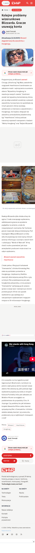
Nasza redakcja (7, 510)
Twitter (6, 461)
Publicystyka (23, 497)
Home (6, 10)
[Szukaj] (27, 3)
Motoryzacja (6, 500)
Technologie (6, 493)
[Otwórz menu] (31, 3)
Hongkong (7, 429)
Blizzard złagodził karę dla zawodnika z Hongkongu (14, 41)
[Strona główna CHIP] (16, 3)
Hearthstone (20, 425)
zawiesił (24, 80)
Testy (3, 497)
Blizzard (11, 425)
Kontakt (4, 514)
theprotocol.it (6, 530)
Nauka (21, 493)
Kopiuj (27, 461)
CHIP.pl (9, 527)
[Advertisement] (17, 320)
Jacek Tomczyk (11, 31)
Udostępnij (7, 455)
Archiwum (18, 10)
